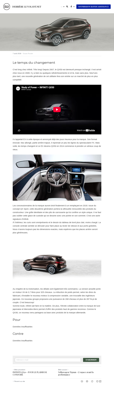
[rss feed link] (100, 381)
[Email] (97, 381)
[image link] (6, 6)
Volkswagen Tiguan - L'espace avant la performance (76, 373)
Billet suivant (62, 370)
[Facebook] (82, 381)
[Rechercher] (67, 7)
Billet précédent (19, 370)
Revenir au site (19, 381)
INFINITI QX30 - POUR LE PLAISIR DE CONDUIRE (30, 373)
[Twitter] (87, 381)
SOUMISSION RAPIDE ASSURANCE (93, 6)
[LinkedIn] (92, 381)
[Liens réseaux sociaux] (71, 7)
